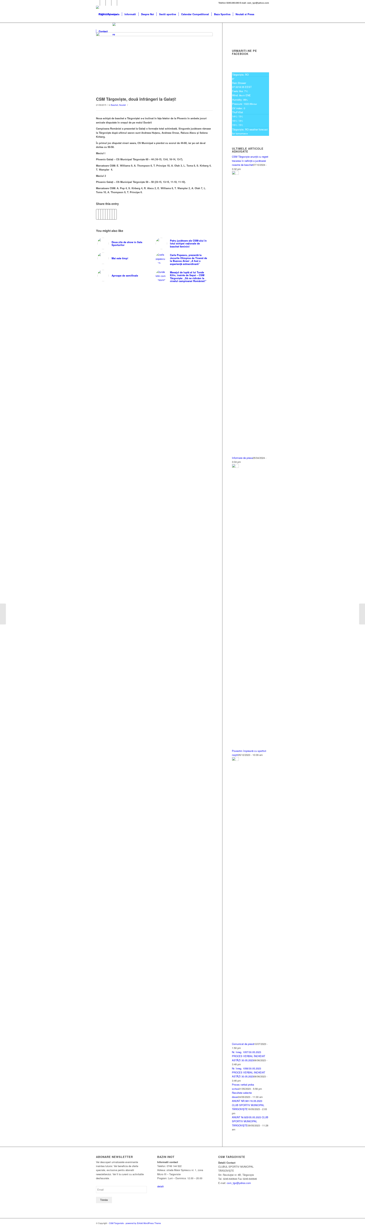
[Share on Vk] (111, 214)
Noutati (122, 105)
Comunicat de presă (243, 1044)
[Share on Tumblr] (109, 214)
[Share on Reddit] (113, 214)
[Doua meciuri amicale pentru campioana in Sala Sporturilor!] (362, 614)
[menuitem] (109, 14)
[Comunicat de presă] (3, 614)
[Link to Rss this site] (120, 3)
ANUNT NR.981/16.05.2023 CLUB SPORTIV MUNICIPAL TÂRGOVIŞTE (248, 1105)
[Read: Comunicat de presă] (235, 760)
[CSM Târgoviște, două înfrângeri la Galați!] (154, 63)
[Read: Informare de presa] (235, 173)
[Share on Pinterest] (104, 214)
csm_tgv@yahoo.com (239, 1183)
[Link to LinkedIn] (114, 3)
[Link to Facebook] (97, 3)
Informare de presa (242, 458)
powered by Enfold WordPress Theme (143, 1223)
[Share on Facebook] (97, 214)
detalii (160, 1186)
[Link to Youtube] (108, 3)
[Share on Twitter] (99, 214)
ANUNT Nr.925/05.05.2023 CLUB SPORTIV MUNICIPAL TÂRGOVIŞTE (250, 1121)
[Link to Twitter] (103, 3)
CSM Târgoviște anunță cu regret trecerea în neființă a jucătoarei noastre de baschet (250, 161)
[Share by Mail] (115, 214)
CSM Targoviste (116, 1223)
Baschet (114, 105)
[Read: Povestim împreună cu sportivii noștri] (235, 467)
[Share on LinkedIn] (106, 214)
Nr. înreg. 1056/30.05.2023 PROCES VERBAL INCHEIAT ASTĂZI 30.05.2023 (248, 1072)
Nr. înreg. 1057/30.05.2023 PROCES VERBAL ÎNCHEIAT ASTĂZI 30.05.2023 (248, 1056)
